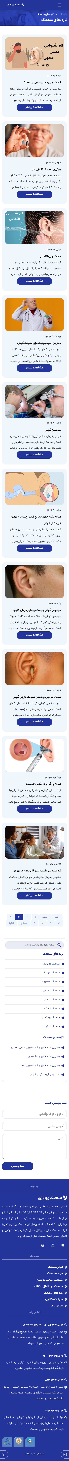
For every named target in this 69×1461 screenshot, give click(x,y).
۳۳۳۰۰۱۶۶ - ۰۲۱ (53, 1325)
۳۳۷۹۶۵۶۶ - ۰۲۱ (53, 1356)
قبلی (45, 917)
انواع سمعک (55, 1267)
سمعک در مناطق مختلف (48, 1286)
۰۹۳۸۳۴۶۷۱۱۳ (31, 1325)
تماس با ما (57, 1306)
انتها (11, 923)
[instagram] (52, 1245)
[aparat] (42, 1245)
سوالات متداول (54, 1299)
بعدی (24, 923)
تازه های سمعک (53, 1293)
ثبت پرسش (17, 1166)
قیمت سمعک (55, 1273)
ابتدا (56, 917)
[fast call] (4, 1454)
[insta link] (65, 1454)
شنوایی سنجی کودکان (50, 1280)
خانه (61, 14)
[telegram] (62, 1245)
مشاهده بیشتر (34, 107)
